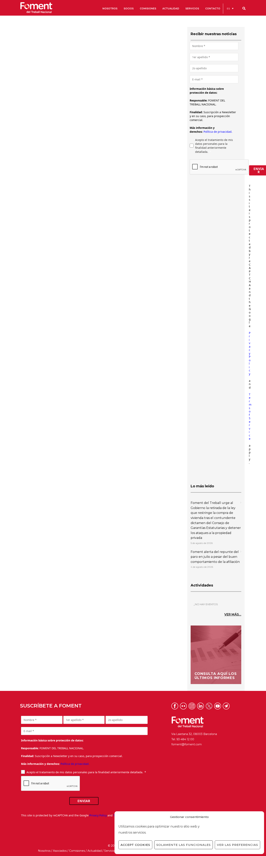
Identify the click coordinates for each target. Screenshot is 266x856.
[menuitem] (230, 8)
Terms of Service (250, 416)
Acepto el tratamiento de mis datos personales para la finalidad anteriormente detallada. (214, 146)
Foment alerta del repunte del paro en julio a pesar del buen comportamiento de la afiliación (215, 557)
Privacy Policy (249, 353)
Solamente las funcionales (183, 845)
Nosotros (44, 850)
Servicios (110, 850)
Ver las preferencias (237, 845)
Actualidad (94, 850)
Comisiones (77, 850)
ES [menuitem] (228, 8)
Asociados (60, 850)
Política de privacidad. (217, 131)
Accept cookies (135, 845)
